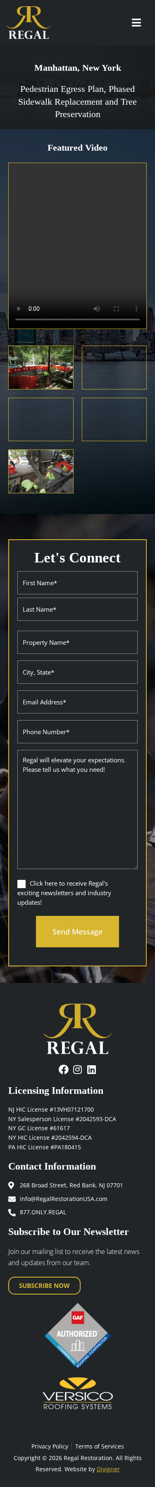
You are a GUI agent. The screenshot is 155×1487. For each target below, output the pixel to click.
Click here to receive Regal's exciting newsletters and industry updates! (64, 892)
